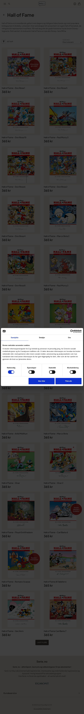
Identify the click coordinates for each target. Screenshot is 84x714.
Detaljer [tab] (42, 337)
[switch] (32, 372)
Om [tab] (69, 337)
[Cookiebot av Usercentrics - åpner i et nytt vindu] (71, 331)
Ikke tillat (41, 381)
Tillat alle (68, 381)
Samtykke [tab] (14, 337)
